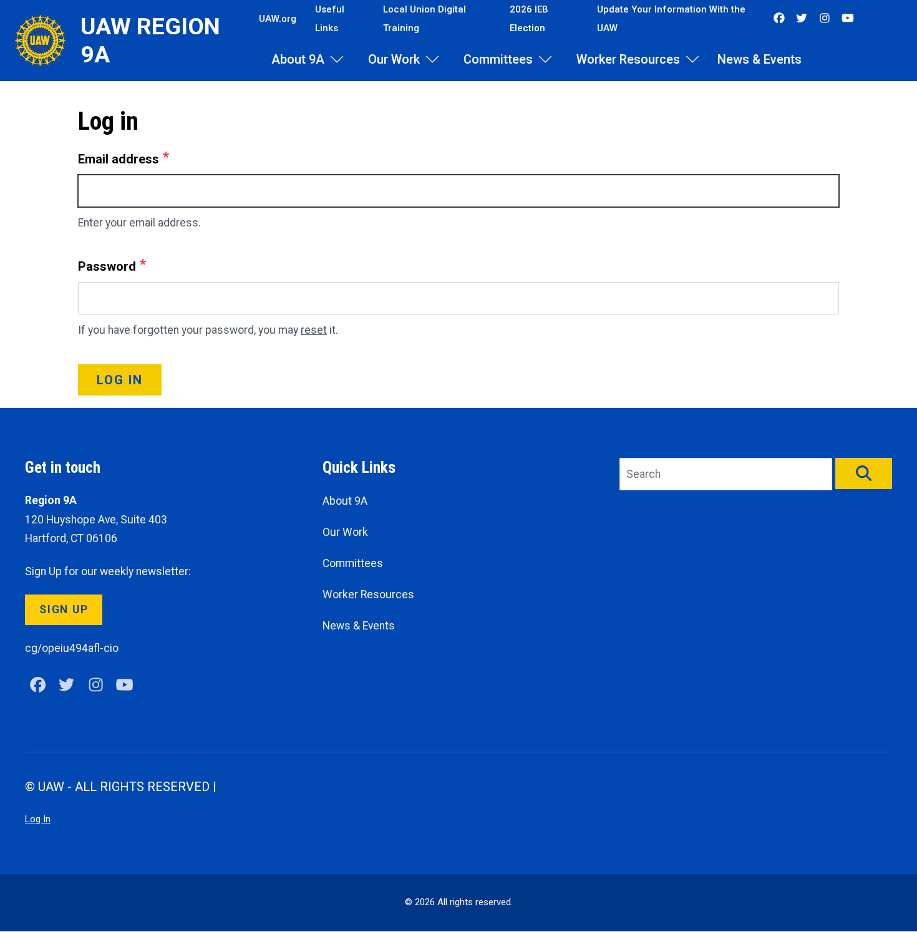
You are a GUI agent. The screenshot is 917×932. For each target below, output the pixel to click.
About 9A (297, 59)
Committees (498, 59)
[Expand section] (337, 59)
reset (314, 330)
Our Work (394, 59)
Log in (120, 379)
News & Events (759, 59)
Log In (38, 819)
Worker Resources (628, 59)
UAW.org (277, 18)
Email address (118, 159)
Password (107, 266)
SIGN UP (63, 609)
